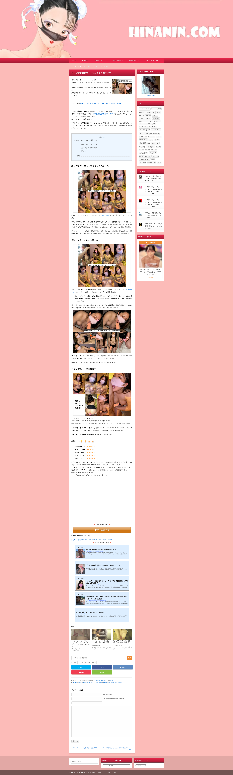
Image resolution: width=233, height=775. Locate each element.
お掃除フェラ (144, 118)
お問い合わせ (133, 60)
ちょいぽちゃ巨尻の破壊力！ (89, 148)
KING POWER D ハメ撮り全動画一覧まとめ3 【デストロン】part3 (154, 226)
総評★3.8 (83, 151)
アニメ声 (157, 121)
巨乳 (109, 682)
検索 (129, 658)
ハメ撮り (91, 682)
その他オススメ (114, 680)
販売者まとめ (117, 60)
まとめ (141, 121)
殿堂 (158, 146)
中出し (143, 140)
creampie (150, 112)
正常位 (112, 682)
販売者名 (87, 662)
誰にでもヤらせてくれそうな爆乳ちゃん (85, 140)
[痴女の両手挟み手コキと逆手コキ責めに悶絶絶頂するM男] (122, 634)
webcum (155, 115)
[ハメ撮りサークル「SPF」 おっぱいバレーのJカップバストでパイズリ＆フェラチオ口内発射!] (80, 634)
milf (141, 115)
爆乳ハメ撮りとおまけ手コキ (89, 144)
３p (159, 162)
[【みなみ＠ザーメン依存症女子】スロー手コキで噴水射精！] (101, 634)
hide (104, 137)
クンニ (151, 124)
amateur (80, 682)
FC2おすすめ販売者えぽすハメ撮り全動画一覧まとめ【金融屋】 (153, 215)
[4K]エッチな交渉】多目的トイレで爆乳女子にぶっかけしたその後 (91, 539)
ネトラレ (152, 126)
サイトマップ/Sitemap (152, 60)
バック (96, 682)
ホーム (74, 60)
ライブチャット (154, 133)
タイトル (80, 662)
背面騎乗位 (144, 159)
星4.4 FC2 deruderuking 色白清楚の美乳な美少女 (85, 748)
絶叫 (141, 156)
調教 (153, 159)
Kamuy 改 (150, 277)
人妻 (157, 140)
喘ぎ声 (155, 143)
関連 (78, 155)
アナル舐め (149, 121)
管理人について (99, 60)
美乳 (148, 156)
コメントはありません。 (102, 680)
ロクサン (104, 215)
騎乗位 (120, 682)
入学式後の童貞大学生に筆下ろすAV (103, 114)
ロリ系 (143, 136)
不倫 (158, 136)
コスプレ (143, 126)
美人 (156, 156)
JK (158, 112)
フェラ (100, 682)
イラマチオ (142, 123)
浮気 (141, 149)
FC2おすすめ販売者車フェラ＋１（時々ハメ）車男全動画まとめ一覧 (153, 178)
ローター (151, 136)
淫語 (147, 149)
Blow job (75, 682)
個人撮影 (105, 682)
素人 (116, 682)
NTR (148, 115)
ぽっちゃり (85, 682)
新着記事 (85, 60)
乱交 (151, 139)
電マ (142, 162)
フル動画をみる (103, 530)
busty (141, 112)
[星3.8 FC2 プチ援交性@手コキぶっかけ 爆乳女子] (122, 87)
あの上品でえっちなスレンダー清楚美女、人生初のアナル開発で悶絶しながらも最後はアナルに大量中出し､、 (150, 271)
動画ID (94, 662)
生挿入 (143, 153)
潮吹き (154, 149)
